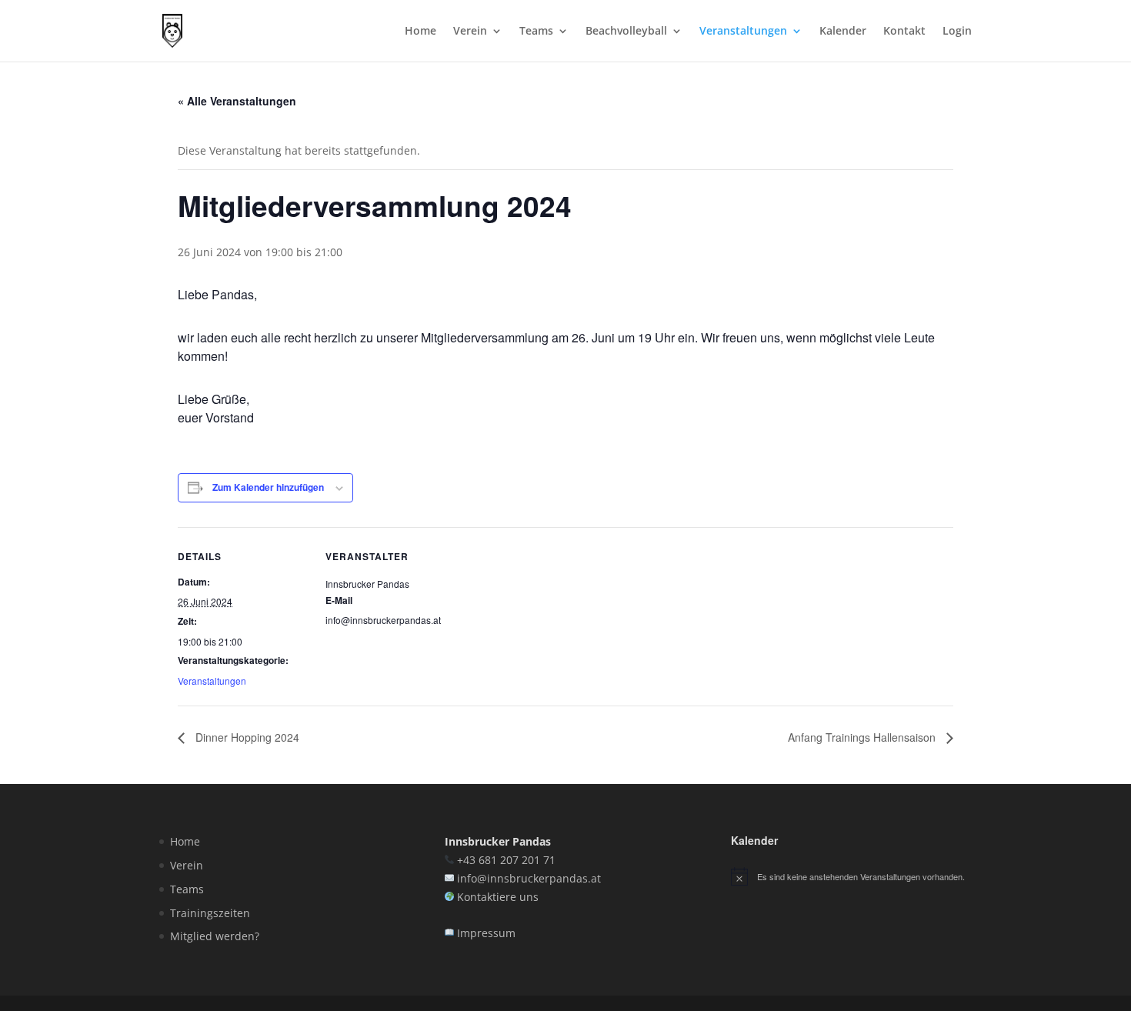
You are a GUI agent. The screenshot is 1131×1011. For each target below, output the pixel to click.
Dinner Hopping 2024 (245, 737)
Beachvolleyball (626, 31)
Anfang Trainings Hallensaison (863, 737)
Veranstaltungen (743, 31)
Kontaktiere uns (498, 896)
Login (957, 31)
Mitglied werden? (214, 936)
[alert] (851, 876)
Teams (536, 31)
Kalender (842, 31)
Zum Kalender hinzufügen (268, 487)
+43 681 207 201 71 (506, 860)
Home (420, 31)
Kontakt (904, 31)
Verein (470, 31)
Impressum (486, 933)
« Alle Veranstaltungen (237, 100)
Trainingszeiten (210, 913)
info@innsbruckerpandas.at (529, 878)
